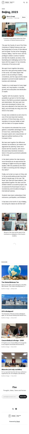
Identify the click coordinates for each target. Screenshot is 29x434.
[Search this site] (24, 2)
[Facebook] (16, 409)
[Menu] (27, 2)
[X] (13, 409)
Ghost (18, 421)
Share (23, 17)
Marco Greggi (11, 16)
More (3, 8)
